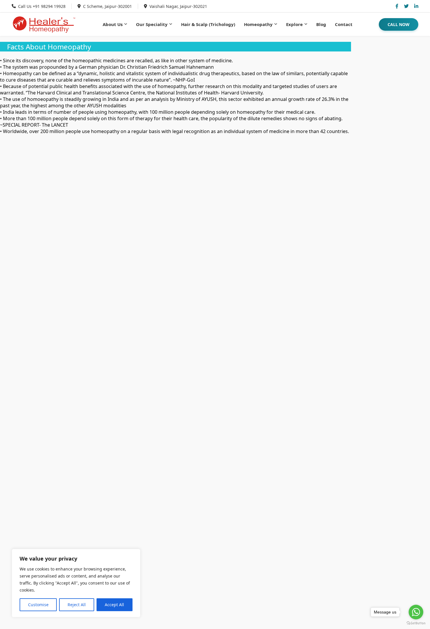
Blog (321, 24)
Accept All (114, 604)
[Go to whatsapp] (416, 612)
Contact (343, 24)
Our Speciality (152, 24)
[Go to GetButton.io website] (416, 623)
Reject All (77, 604)
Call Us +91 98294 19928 (42, 6)
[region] (76, 583)
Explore (294, 24)
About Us (113, 24)
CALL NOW (399, 24)
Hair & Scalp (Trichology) (208, 24)
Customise (38, 604)
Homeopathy (258, 24)
